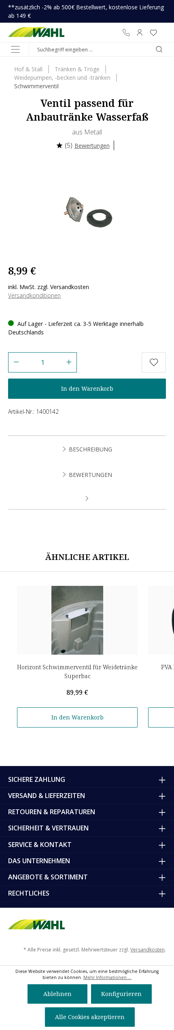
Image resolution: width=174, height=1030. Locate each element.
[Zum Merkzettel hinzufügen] (154, 362)
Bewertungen (92, 145)
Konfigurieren (121, 994)
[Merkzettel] (153, 32)
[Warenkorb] (163, 32)
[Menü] (15, 49)
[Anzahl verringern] (16, 362)
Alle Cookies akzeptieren (90, 1017)
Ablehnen (57, 994)
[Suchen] (159, 49)
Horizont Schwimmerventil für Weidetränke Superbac (77, 671)
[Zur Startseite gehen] (36, 32)
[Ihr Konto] (139, 32)
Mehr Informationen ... (107, 977)
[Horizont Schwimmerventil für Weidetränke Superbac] (77, 620)
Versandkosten (147, 949)
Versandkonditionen (34, 295)
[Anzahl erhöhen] (69, 362)
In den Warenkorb (87, 388)
